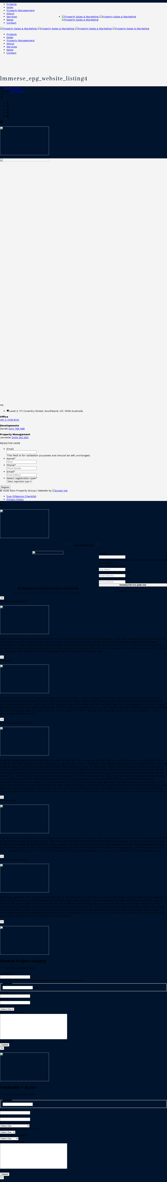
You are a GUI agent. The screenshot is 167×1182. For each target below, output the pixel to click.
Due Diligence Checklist (21, 496)
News (10, 19)
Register (5, 487)
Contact (11, 22)
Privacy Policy (15, 499)
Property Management (21, 10)
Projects (12, 4)
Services (12, 16)
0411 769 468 (16, 428)
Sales (10, 7)
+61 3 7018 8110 (9, 419)
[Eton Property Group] (74, 28)
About (10, 13)
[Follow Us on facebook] (1, 405)
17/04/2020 (17, 91)
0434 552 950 (20, 437)
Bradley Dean (12, 88)
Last (36, 987)
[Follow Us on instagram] (2, 405)
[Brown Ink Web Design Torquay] (60, 490)
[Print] (1, 122)
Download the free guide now (133, 585)
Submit (4, 1045)
